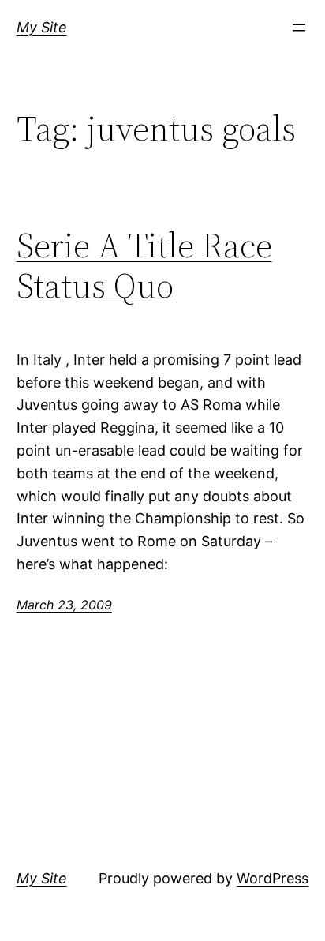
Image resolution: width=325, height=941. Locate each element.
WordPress (272, 878)
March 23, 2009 (64, 605)
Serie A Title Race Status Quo (144, 266)
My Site (42, 27)
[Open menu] (299, 27)
